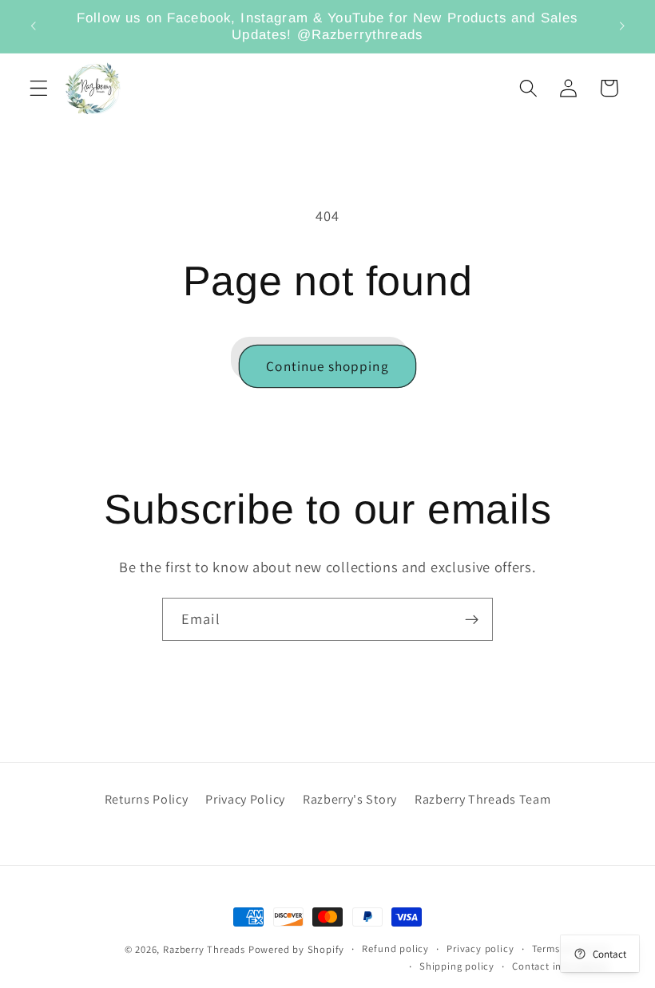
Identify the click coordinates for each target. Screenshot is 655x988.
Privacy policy (480, 948)
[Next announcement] (621, 26)
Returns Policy (147, 799)
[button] (38, 88)
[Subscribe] (471, 619)
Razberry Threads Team (483, 799)
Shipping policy (456, 966)
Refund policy (395, 948)
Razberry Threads (204, 949)
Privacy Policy (245, 799)
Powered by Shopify (296, 949)
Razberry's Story (350, 799)
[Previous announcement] (33, 26)
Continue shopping (327, 366)
